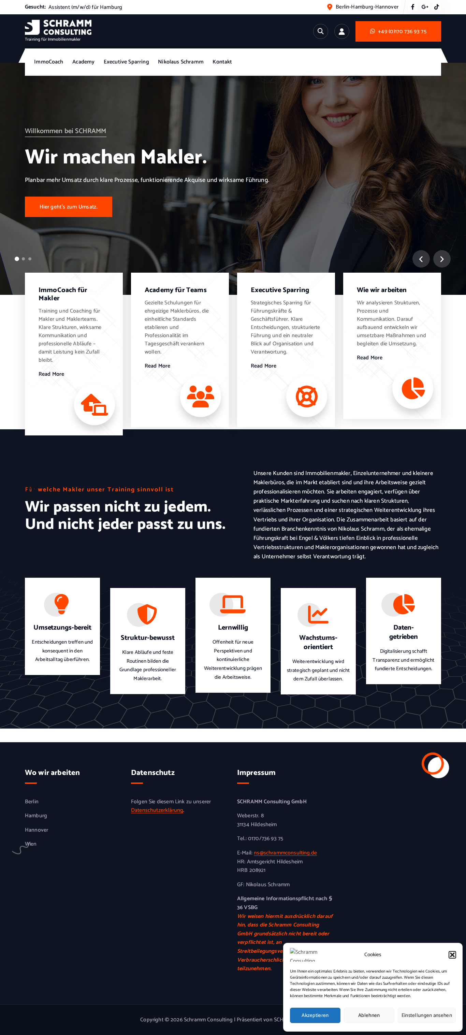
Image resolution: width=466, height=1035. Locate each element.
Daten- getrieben (403, 632)
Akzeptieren (315, 1015)
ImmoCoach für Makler (63, 294)
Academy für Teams (176, 290)
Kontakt (222, 62)
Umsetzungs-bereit (62, 627)
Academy (83, 62)
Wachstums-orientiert (318, 642)
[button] (452, 954)
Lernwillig (233, 627)
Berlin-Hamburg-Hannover (367, 7)
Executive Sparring (126, 62)
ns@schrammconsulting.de (285, 853)
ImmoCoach (48, 62)
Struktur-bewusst (147, 638)
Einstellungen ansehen (427, 1015)
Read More (51, 374)
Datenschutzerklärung (157, 810)
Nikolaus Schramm (181, 62)
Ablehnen (369, 1015)
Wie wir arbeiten (382, 290)
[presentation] (421, 259)
